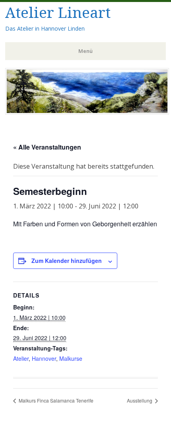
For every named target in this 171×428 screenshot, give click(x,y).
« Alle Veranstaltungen (47, 147)
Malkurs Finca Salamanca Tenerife (55, 400)
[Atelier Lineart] (87, 112)
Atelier (21, 358)
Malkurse (70, 358)
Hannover (44, 358)
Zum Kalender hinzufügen (66, 261)
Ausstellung (140, 400)
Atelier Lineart (58, 12)
